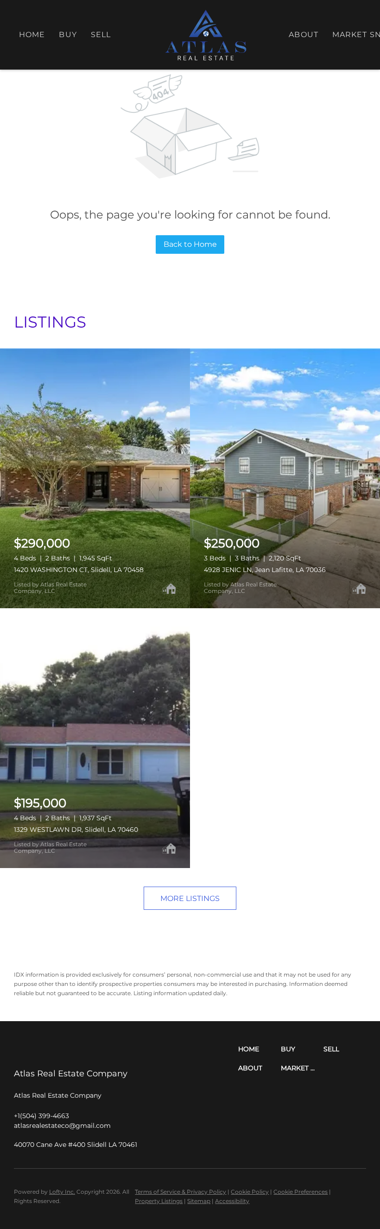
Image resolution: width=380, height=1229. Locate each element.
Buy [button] (67, 34)
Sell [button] (101, 34)
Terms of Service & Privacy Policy (180, 1191)
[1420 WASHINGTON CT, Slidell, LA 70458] (95, 478)
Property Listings (159, 1200)
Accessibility (232, 1200)
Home (32, 34)
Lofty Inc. (62, 1191)
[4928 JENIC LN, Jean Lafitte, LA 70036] (285, 478)
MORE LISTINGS (190, 898)
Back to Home (190, 244)
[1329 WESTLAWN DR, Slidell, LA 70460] (95, 738)
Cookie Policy (250, 1191)
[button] (259, 1049)
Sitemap (198, 1200)
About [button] (303, 34)
